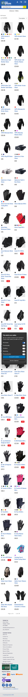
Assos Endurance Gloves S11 (7, 252)
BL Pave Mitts (4, 512)
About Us (5, 634)
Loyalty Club (5, 655)
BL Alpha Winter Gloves (20, 395)
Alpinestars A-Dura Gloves (19, 157)
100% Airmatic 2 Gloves (5, 37)
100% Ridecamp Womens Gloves (19, 134)
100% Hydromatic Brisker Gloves (5, 110)
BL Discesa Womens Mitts (19, 418)
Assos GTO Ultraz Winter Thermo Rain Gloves (6, 276)
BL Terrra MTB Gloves (6, 557)
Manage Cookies (6, 661)
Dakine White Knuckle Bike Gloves (6, 605)
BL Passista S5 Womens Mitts (20, 489)
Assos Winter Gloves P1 (7, 395)
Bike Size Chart (6, 640)
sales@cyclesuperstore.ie (8, 627)
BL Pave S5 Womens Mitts (6, 535)
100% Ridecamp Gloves (7, 133)
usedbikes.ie (15, 688)
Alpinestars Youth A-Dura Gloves (20, 181)
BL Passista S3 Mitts (20, 465)
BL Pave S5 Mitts (19, 512)
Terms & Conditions (7, 647)
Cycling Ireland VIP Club (8, 657)
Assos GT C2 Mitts (19, 251)
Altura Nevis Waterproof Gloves (5, 228)
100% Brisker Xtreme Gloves (20, 86)
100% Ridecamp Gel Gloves (20, 110)
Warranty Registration (8, 653)
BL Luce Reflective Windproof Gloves (6, 442)
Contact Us (5, 636)
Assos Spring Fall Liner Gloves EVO (6, 372)
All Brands (5, 642)
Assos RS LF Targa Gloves (5, 301)
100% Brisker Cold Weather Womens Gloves (19, 62)
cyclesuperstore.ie (7, 688)
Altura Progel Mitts (19, 227)
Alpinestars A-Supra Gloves (6, 181)
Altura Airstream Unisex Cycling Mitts (7, 204)
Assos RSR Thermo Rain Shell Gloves (7, 325)
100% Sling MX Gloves (6, 156)
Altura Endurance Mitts (20, 204)
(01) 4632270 (6, 629)
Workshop (5, 638)
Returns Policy (6, 651)
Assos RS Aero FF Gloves (21, 274)
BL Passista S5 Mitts (6, 488)
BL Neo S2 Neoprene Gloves (6, 465)
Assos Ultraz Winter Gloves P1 (20, 372)
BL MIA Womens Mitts (20, 441)
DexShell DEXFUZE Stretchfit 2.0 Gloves (20, 605)
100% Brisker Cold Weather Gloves (6, 61)
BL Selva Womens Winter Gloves (19, 535)
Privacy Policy (6, 649)
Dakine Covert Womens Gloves (20, 582)
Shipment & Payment (7, 644)
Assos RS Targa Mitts (20, 300)
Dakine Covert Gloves (6, 581)
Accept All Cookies (14, 357)
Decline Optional (14, 360)
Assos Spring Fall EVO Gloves (20, 325)
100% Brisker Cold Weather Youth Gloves (6, 86)
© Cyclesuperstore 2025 (8, 694)
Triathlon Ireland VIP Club (8, 659)
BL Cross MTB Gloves (6, 417)
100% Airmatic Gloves (20, 36)
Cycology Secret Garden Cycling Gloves (20, 558)
